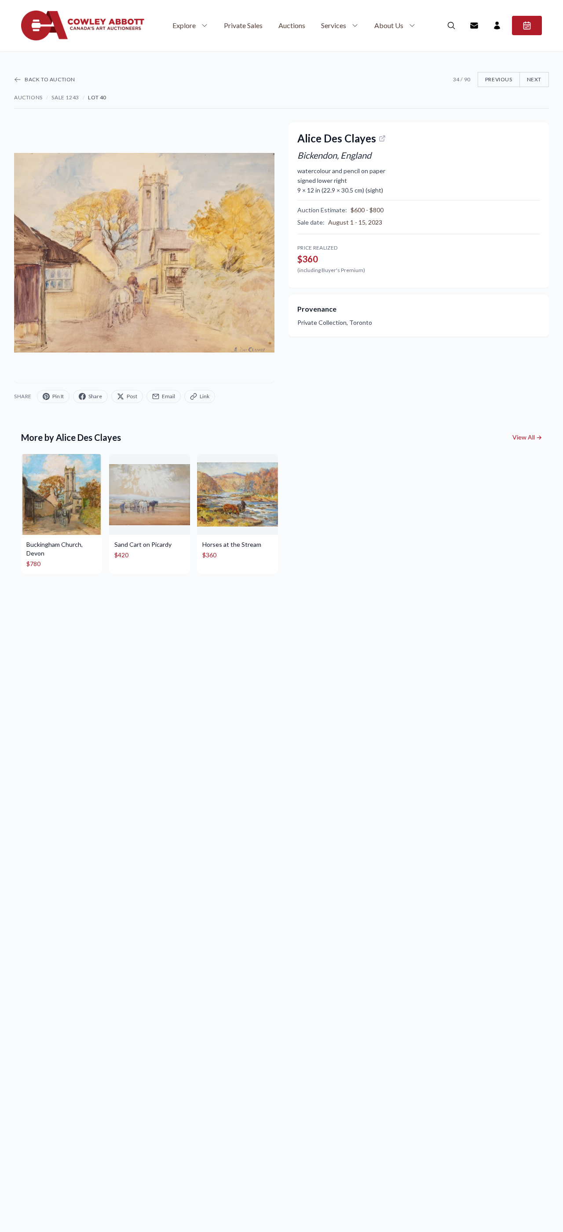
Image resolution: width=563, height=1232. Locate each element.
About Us (388, 25)
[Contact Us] (474, 25)
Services (333, 25)
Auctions (291, 25)
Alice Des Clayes (336, 138)
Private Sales (243, 25)
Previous (498, 79)
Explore (184, 25)
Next (534, 79)
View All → (527, 437)
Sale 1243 (65, 97)
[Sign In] (497, 25)
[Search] (451, 25)
